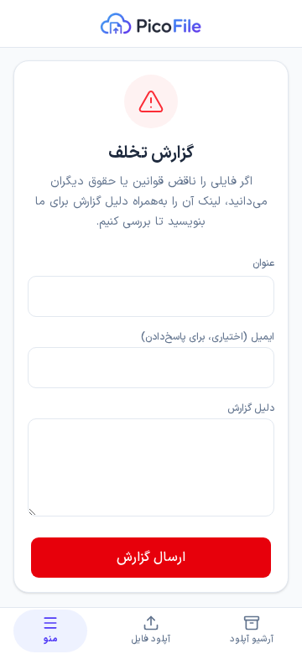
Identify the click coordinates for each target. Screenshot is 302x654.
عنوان (263, 263)
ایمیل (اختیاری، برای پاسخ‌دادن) (207, 337)
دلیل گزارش (250, 408)
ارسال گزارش (151, 558)
